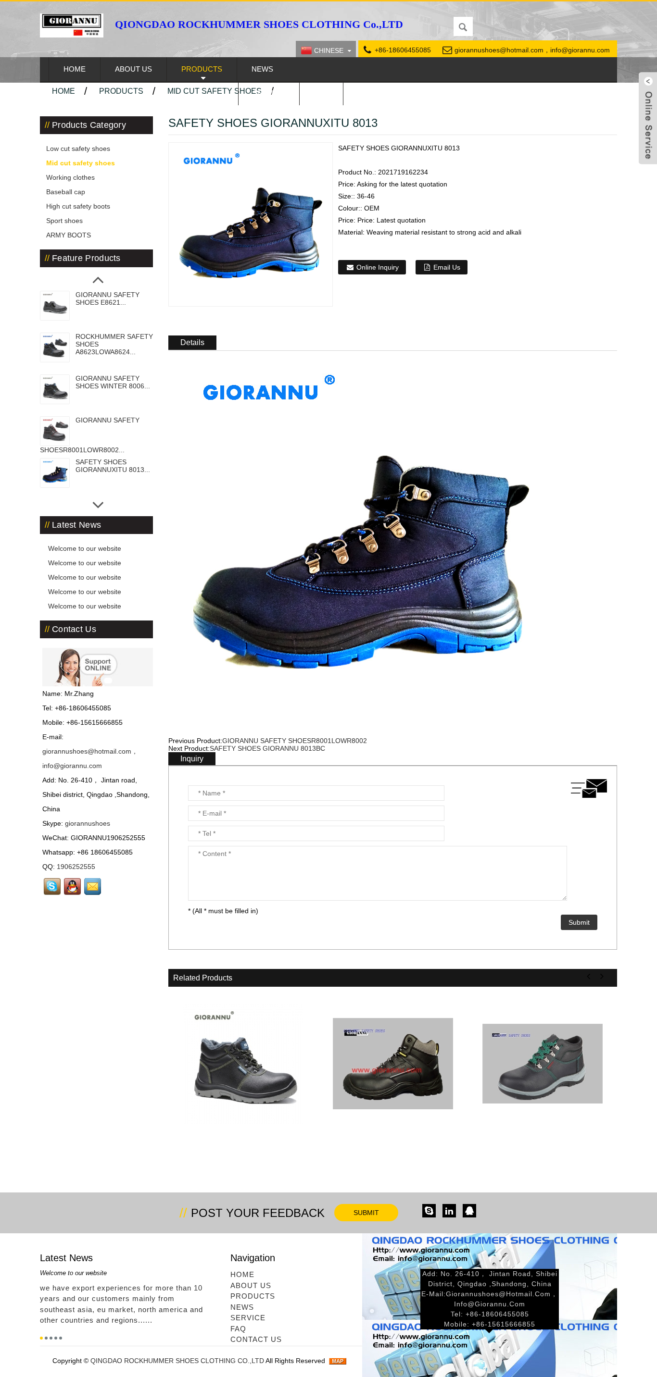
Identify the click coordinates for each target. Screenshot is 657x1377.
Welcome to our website (83, 548)
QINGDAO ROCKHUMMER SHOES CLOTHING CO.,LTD (177, 1361)
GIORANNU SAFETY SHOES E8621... (107, 298)
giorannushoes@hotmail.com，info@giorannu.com (532, 50)
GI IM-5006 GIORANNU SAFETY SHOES (393, 1149)
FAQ (321, 93)
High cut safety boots (78, 206)
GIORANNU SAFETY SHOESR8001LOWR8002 (294, 740)
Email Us (446, 267)
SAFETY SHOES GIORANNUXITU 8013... (113, 465)
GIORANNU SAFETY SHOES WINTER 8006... (113, 382)
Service (269, 93)
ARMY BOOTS (68, 235)
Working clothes (70, 177)
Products (201, 69)
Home (74, 69)
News (262, 69)
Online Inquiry (377, 267)
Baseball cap (65, 192)
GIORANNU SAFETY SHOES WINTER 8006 (243, 1149)
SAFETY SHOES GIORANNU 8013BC (267, 748)
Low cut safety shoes (78, 148)
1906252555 (76, 866)
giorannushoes (87, 823)
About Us (133, 69)
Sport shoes (64, 220)
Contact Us (381, 93)
